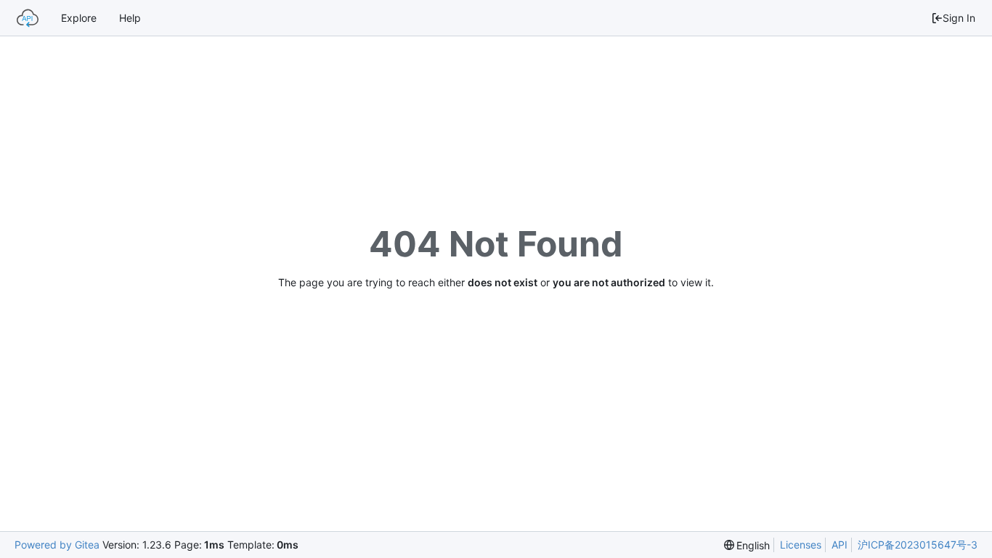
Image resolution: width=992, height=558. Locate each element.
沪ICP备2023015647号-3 (917, 544)
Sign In (959, 18)
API (839, 544)
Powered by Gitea (57, 544)
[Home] (27, 18)
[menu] (747, 545)
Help (130, 18)
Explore (79, 18)
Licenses (800, 544)
